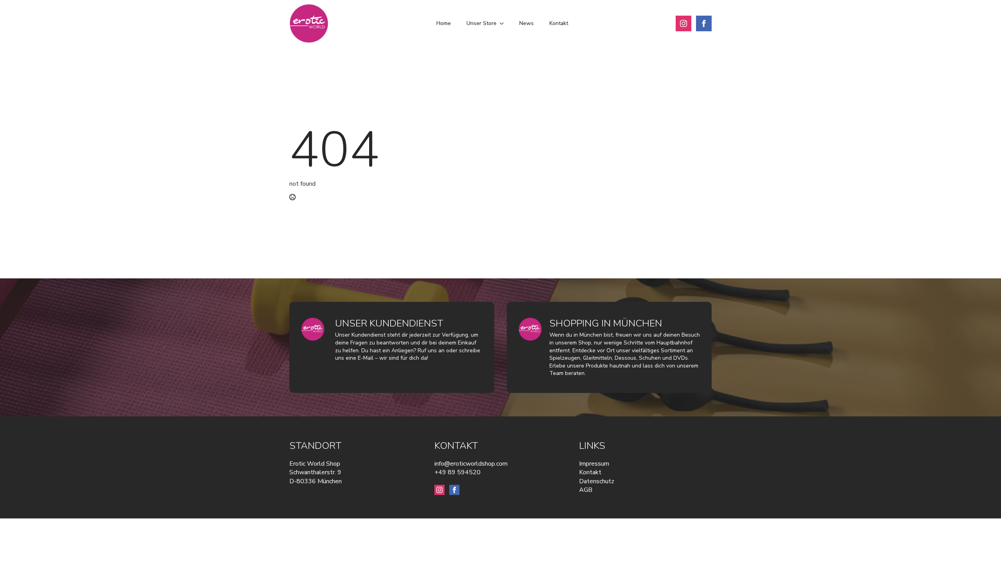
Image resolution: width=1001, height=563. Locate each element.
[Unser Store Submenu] (504, 23)
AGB (585, 490)
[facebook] (704, 23)
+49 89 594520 (457, 472)
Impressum (594, 463)
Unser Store (481, 23)
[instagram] (683, 23)
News (526, 23)
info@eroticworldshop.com (471, 463)
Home (443, 23)
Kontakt (558, 23)
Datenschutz (596, 481)
